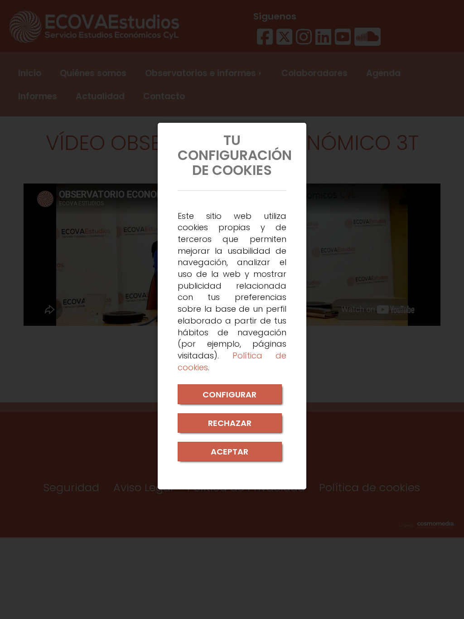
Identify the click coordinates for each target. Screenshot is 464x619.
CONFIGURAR (229, 394)
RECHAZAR (229, 423)
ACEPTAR (229, 451)
